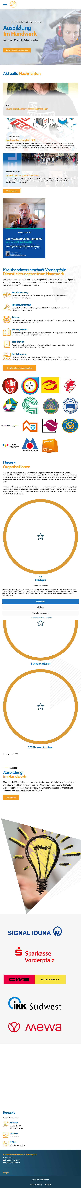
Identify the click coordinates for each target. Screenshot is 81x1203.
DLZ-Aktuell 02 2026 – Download (22, 175)
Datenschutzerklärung (37, 617)
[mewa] (34, 1027)
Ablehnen (40, 607)
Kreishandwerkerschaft (13, 136)
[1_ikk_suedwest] (34, 1003)
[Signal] (34, 932)
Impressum (49, 617)
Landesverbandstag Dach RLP (20, 140)
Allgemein (9, 105)
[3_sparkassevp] (34, 955)
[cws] (34, 979)
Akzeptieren (40, 601)
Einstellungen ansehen (40, 613)
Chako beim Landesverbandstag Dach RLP (27, 108)
